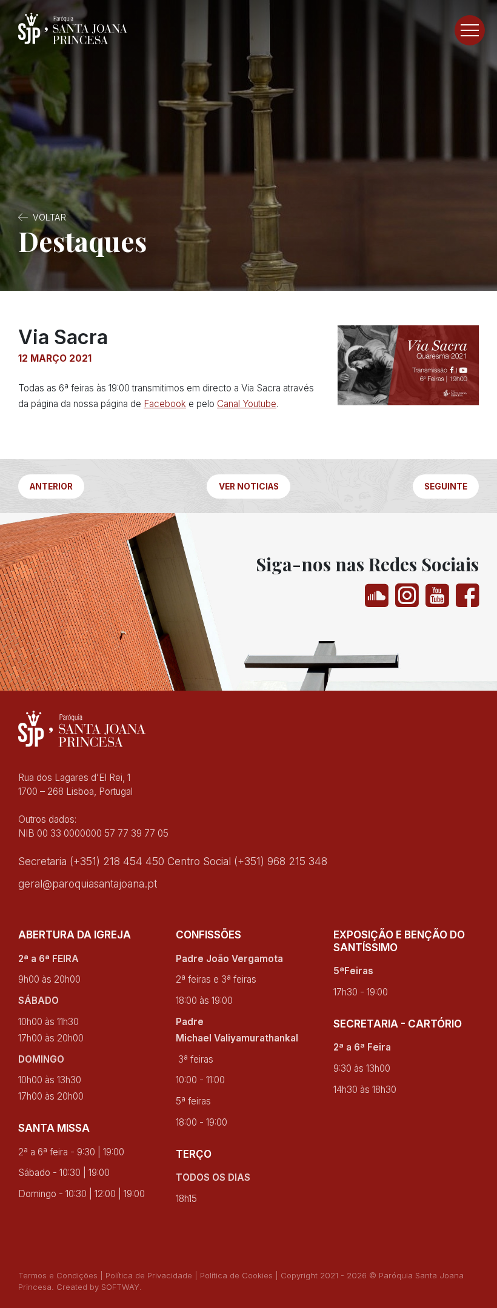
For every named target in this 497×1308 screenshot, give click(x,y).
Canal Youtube (246, 404)
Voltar (49, 217)
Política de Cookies (236, 1275)
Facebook (165, 404)
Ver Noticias (249, 486)
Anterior (51, 486)
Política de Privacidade (148, 1275)
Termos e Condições (58, 1275)
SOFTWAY (120, 1287)
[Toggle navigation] (470, 30)
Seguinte (445, 486)
